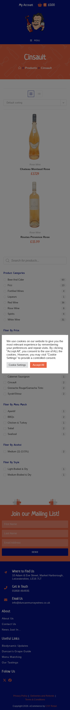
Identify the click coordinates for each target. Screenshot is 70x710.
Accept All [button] (38, 364)
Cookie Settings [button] (17, 365)
